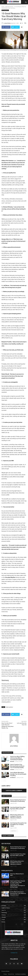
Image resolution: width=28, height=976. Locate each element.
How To (3, 761)
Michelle (12, 761)
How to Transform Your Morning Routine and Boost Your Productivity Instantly (17, 766)
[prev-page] (3, 780)
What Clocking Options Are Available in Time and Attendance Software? (17, 816)
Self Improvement (9, 6)
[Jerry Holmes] (3, 23)
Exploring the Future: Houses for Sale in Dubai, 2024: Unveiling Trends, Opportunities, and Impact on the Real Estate (17, 884)
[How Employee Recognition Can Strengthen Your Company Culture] (5, 824)
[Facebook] (10, 963)
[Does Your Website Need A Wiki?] (5, 875)
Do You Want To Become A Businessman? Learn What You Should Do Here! (18, 893)
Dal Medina (13, 777)
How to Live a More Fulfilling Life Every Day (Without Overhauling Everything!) (17, 758)
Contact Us (14, 952)
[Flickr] (13, 963)
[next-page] (5, 780)
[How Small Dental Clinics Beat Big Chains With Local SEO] (5, 809)
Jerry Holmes (8, 23)
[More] (21, 27)
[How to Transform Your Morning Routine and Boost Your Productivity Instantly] (5, 766)
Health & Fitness (3, 769)
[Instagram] (17, 963)
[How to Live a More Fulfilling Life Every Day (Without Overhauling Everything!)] (5, 758)
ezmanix (12, 769)
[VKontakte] (21, 963)
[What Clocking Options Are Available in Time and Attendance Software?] (5, 816)
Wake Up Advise (9, 707)
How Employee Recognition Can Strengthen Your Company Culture (18, 824)
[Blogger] (6, 963)
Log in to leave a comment (14, 790)
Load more (13, 831)
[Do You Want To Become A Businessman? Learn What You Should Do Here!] (5, 893)
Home (3, 6)
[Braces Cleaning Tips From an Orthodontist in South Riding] (5, 801)
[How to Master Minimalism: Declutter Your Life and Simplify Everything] (5, 774)
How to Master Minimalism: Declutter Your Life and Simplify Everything (18, 774)
